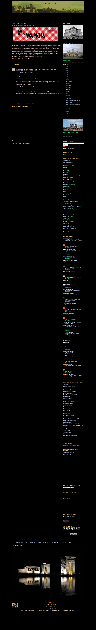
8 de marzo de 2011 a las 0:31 (25, 72)
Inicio (38, 140)
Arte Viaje (67, 342)
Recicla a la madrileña (69, 304)
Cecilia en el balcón (69, 351)
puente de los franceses (70, 257)
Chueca (65, 219)
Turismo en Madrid (67, 432)
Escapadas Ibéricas (69, 360)
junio (67, 89)
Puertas (65, 198)
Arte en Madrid (68, 238)
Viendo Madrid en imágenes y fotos (71, 206)
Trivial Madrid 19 (69, 102)
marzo (67, 95)
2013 (66, 74)
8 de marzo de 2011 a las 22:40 (25, 86)
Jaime (17, 76)
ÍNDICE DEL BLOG (67, 136)
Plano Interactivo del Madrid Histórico (71, 423)
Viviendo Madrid (20, 45)
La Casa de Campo (67, 405)
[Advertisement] (48, 18)
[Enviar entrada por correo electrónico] (28, 58)
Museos (65, 182)
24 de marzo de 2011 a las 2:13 (25, 103)
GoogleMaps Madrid (67, 398)
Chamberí (65, 218)
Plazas (64, 189)
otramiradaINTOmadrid (70, 303)
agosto (67, 87)
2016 (66, 68)
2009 (66, 113)
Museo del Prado (67, 417)
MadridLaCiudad (69, 289)
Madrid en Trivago (67, 454)
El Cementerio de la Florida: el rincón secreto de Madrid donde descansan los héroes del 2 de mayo (73, 328)
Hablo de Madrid (66, 400)
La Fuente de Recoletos (70, 314)
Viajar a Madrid (66, 433)
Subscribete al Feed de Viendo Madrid (71, 494)
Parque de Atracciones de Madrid (70, 420)
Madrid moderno (66, 230)
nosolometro (68, 298)
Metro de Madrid (66, 413)
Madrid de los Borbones (68, 228)
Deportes (65, 167)
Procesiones (66, 193)
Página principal (18, 542)
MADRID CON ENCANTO (70, 284)
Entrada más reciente (17, 140)
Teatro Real (65, 428)
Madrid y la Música (67, 177)
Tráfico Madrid (66, 430)
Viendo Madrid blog (67, 205)
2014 (66, 72)
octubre (68, 83)
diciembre (68, 79)
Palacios (65, 186)
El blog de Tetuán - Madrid (71, 260)
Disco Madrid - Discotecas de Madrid (71, 445)
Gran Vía (65, 223)
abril (67, 93)
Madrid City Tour (66, 408)
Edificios (65, 169)
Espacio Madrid (66, 396)
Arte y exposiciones (67, 162)
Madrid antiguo (66, 225)
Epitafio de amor (68, 371)
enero (67, 108)
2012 (66, 76)
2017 (66, 66)
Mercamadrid (66, 412)
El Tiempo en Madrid (67, 393)
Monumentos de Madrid (68, 415)
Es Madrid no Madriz (70, 271)
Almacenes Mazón (69, 281)
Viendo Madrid (48, 3)
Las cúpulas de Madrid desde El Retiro (73, 277)
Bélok (52, 602)
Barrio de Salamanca (67, 214)
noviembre (68, 81)
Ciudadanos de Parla (70, 249)
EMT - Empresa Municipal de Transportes (72, 394)
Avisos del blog (18, 545)
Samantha (18, 67)
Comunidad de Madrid (68, 389)
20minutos (65, 384)
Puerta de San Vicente (69, 286)
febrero (67, 106)
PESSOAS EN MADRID (70, 318)
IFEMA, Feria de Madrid (68, 401)
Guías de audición (69, 364)
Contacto (63, 542)
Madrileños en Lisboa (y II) (70, 319)
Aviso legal (54, 542)
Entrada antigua (58, 140)
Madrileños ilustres (67, 179)
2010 (66, 111)
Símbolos (65, 199)
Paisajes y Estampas (68, 184)
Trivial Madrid (66, 203)
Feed (70, 542)
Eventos (65, 170)
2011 (66, 78)
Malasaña (65, 231)
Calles (64, 164)
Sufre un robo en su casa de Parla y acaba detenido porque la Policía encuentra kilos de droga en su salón (72, 252)
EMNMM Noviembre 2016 (70, 272)
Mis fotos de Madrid (69, 293)
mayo (67, 91)
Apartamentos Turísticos (68, 452)
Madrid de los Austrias (68, 226)
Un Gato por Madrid (69, 325)
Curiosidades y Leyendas (68, 165)
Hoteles (65, 174)
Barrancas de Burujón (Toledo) (71, 361)
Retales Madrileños (69, 370)
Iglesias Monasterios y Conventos (70, 175)
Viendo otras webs (67, 208)
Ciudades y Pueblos (67, 221)
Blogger (72, 610)
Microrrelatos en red (69, 352)
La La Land (67, 348)
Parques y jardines (67, 187)
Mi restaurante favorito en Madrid (23, 25)
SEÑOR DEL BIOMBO (70, 374)
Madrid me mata (66, 410)
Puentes (65, 196)
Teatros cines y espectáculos (69, 201)
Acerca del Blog (43, 542)
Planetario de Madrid (67, 422)
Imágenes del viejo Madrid (69, 403)
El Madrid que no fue (70, 266)
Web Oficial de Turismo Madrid (70, 435)
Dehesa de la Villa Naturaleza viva (70, 391)
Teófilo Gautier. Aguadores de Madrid (72, 290)
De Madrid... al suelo (70, 256)
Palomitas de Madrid (70, 308)
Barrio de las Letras (67, 216)
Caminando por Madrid (70, 245)
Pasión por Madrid (69, 313)
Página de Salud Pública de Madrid (71, 418)
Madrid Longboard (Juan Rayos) (73, 100)
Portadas (65, 191)
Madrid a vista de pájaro (68, 406)
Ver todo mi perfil (51, 608)
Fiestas (65, 172)
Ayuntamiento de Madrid (68, 388)
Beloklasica (67, 346)
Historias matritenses (70, 276)
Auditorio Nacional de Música (69, 386)
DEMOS (67, 355)
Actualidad (65, 160)
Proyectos (65, 194)
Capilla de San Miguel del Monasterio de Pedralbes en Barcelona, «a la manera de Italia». (73, 240)
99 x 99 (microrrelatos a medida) (71, 294)
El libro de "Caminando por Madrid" (72, 246)
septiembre (68, 85)
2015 (66, 70)
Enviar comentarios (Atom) (24, 143)
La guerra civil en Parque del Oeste (72, 356)
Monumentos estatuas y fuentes (70, 181)
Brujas (66, 343)
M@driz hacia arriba (69, 280)
